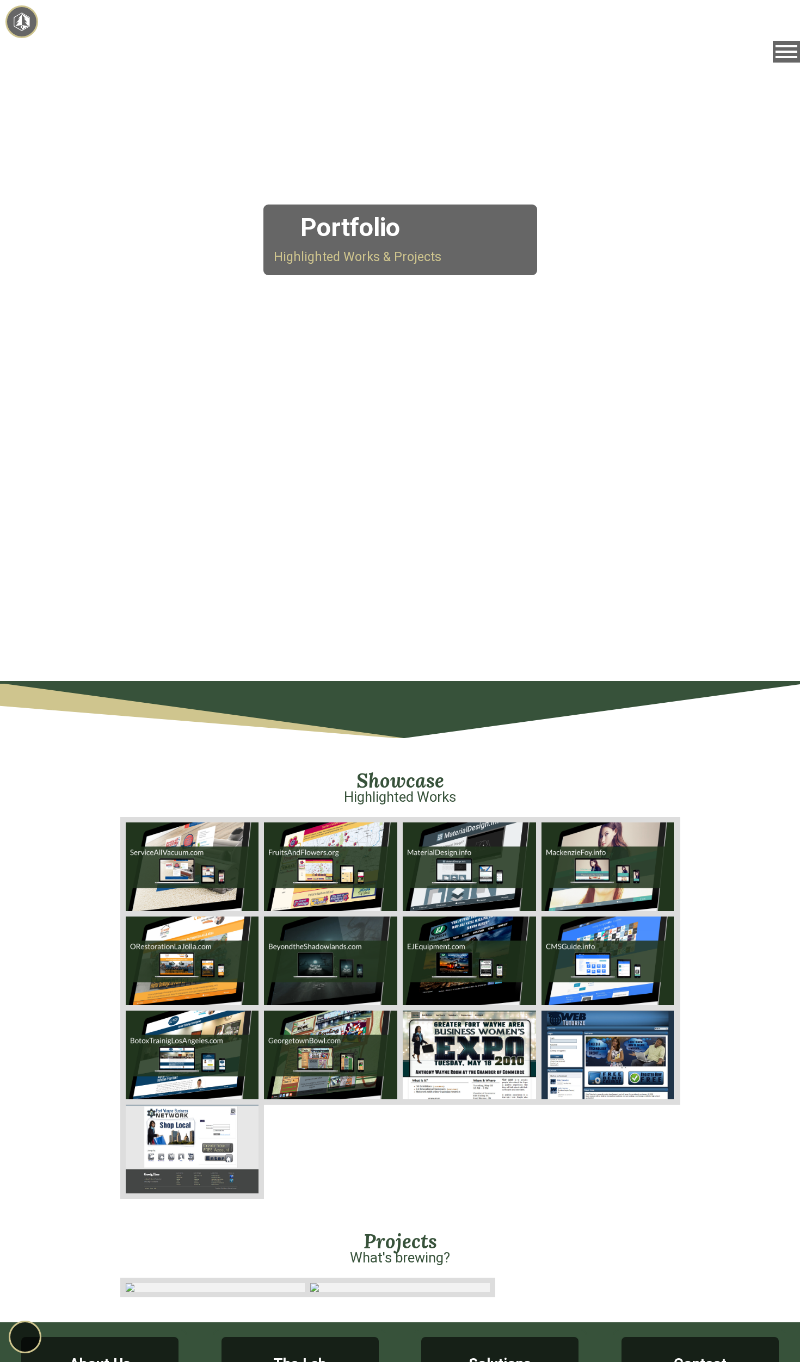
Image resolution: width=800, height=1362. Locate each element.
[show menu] (786, 52)
